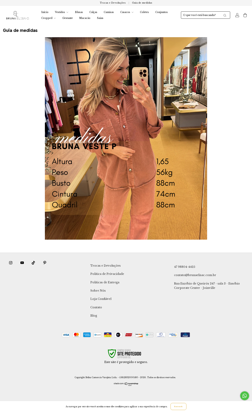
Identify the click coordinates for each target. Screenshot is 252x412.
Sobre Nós (98, 290)
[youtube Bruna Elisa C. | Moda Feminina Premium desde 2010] (22, 263)
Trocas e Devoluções (113, 2)
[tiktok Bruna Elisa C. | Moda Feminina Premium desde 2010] (34, 263)
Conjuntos (161, 12)
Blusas (79, 12)
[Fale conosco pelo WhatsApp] (244, 395)
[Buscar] (225, 15)
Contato (96, 307)
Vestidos (60, 12)
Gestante (67, 18)
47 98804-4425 (184, 267)
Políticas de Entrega (104, 282)
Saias (100, 18)
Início (44, 12)
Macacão (84, 18)
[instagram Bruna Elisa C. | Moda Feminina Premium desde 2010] (11, 263)
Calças (93, 12)
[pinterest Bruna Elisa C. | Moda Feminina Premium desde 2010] (45, 263)
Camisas (109, 12)
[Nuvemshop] (126, 385)
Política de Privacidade (107, 274)
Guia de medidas (142, 2)
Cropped (47, 18)
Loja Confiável (100, 299)
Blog (93, 315)
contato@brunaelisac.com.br (195, 275)
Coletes (144, 12)
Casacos (125, 12)
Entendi (178, 406)
